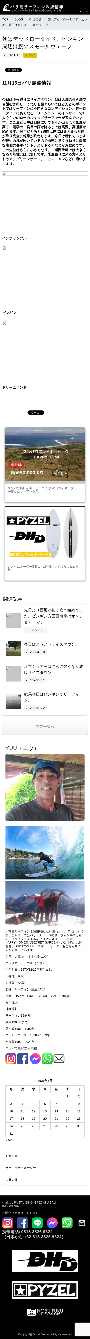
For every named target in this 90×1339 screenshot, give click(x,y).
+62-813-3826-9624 (43, 1236)
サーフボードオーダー (20, 1167)
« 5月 (9, 1140)
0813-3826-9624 (36, 1231)
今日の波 (30, 55)
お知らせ (11, 1156)
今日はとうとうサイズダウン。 (51, 644)
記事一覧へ (45, 727)
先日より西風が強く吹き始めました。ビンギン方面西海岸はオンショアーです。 (53, 616)
